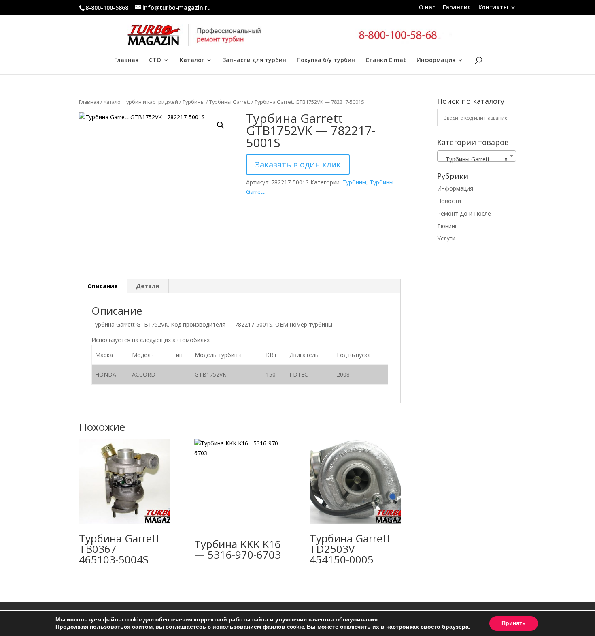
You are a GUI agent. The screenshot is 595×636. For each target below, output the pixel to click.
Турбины (194, 101)
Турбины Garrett (229, 101)
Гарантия (457, 7)
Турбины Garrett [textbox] (474, 159)
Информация (435, 60)
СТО (155, 60)
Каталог (192, 60)
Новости (449, 201)
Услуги (446, 238)
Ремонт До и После (464, 213)
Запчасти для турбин (254, 60)
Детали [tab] (147, 286)
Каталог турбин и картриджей (141, 101)
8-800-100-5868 (106, 7)
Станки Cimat (386, 60)
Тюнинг (447, 226)
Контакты (493, 7)
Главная (126, 60)
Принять (514, 623)
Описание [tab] (102, 286)
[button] (220, 125)
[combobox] (476, 156)
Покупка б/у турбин (326, 60)
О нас (427, 7)
